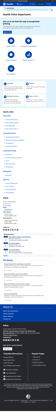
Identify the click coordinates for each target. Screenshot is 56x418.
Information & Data (9, 133)
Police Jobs (36, 357)
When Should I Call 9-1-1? (12, 128)
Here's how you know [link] (23, 1)
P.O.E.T (7, 160)
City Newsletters (11, 373)
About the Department (11, 183)
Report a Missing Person (12, 122)
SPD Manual (9, 143)
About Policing (8, 316)
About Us (6, 179)
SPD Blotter (8, 260)
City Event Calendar (12, 370)
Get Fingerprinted (10, 125)
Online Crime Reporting (12, 119)
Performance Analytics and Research (15, 140)
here (19, 11)
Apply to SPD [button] (7, 32)
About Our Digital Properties (11, 400)
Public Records (8, 363)
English (21, 4)
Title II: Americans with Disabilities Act (38, 400)
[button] (53, 1)
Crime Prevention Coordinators (14, 157)
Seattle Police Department (17, 14)
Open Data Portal (9, 360)
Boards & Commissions (13, 379)
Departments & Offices (13, 376)
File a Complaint (10, 192)
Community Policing (9, 151)
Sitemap (33, 402)
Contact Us (6, 203)
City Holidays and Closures (11, 365)
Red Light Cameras (10, 163)
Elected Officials (8, 357)
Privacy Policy (24, 400)
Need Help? (7, 116)
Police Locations (10, 186)
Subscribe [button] (7, 349)
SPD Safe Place (9, 167)
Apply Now (8, 175)
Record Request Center (12, 137)
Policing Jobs (7, 171)
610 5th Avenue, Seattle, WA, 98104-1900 (22, 331)
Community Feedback (11, 146)
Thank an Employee (11, 189)
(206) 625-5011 (8, 210)
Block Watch (9, 154)
